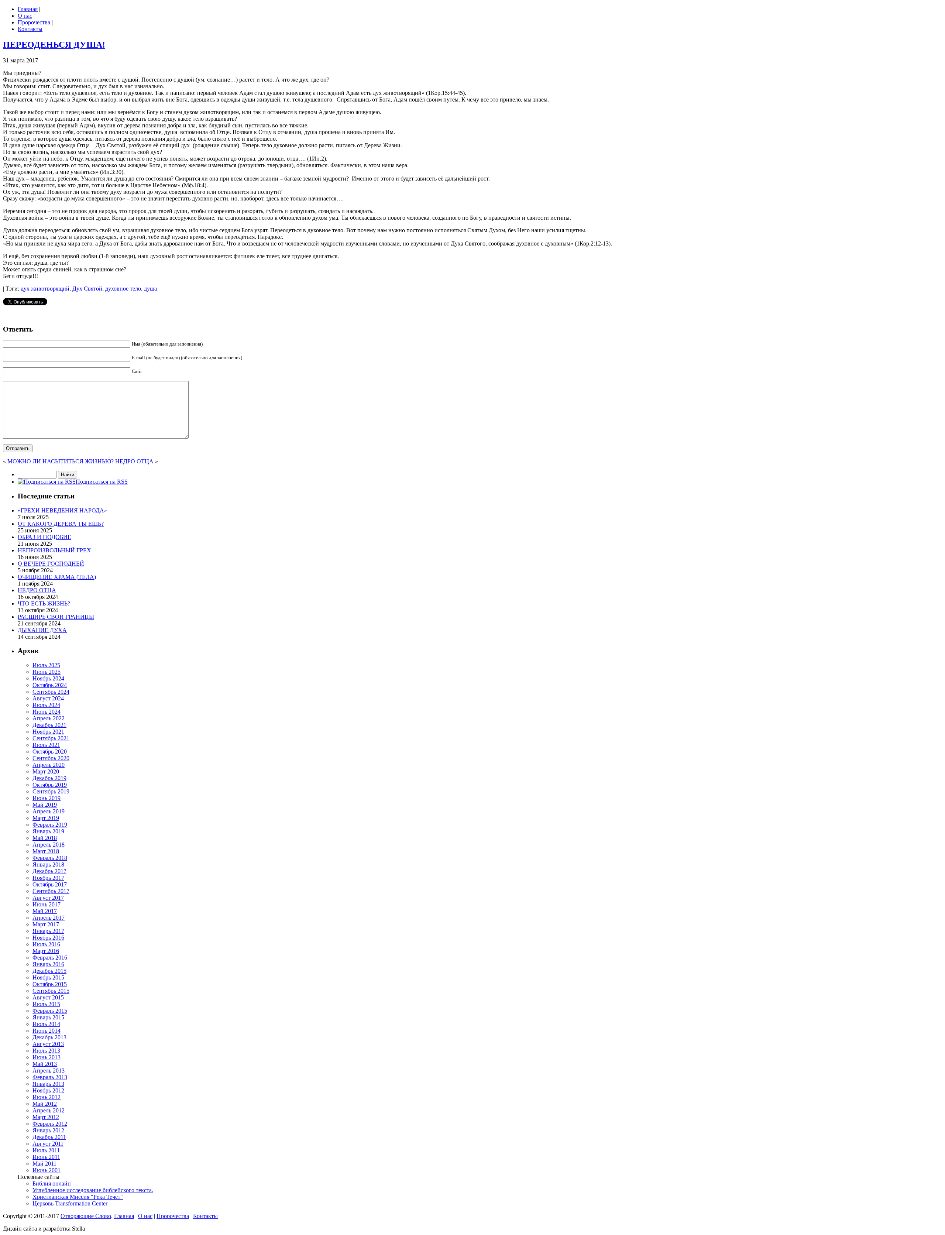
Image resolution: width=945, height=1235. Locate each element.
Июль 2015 (46, 1004)
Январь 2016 (48, 964)
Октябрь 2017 (49, 884)
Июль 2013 (46, 1050)
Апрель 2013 (48, 1070)
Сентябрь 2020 (50, 758)
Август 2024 (48, 698)
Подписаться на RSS (102, 481)
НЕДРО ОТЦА (134, 461)
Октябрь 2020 (49, 751)
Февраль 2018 (49, 858)
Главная (28, 9)
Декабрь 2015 (49, 971)
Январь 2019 (48, 831)
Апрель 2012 (48, 1110)
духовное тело (123, 288)
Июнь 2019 (46, 798)
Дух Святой (87, 288)
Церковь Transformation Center (69, 1203)
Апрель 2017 (48, 918)
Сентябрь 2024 (50, 692)
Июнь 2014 (46, 1031)
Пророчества (34, 22)
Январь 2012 (48, 1130)
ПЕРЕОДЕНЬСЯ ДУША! (54, 44)
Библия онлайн (51, 1183)
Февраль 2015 (49, 1011)
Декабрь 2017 (49, 871)
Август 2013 (48, 1044)
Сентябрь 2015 (50, 991)
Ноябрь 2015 (48, 977)
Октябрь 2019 (49, 785)
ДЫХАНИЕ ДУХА (42, 630)
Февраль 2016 (49, 957)
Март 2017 (45, 924)
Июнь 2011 (46, 1157)
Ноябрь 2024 (48, 678)
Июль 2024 (46, 705)
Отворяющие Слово (86, 1216)
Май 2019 (44, 805)
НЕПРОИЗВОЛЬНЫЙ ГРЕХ (54, 550)
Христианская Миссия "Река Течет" (77, 1197)
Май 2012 (44, 1104)
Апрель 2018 (48, 844)
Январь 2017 (48, 931)
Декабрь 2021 (49, 725)
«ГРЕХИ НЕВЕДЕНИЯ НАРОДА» (62, 510)
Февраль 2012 (49, 1124)
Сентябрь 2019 (50, 791)
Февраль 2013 (49, 1077)
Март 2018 (45, 851)
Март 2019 (45, 818)
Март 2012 (45, 1117)
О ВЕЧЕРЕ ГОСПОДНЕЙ (51, 563)
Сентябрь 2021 (50, 738)
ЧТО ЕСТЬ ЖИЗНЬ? (44, 603)
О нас (25, 16)
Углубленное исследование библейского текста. (92, 1190)
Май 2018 (44, 838)
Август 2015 (48, 997)
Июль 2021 (46, 745)
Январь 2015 (48, 1017)
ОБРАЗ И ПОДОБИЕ (44, 537)
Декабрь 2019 (49, 778)
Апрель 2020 (48, 765)
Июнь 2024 (46, 712)
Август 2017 (48, 898)
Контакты (30, 29)
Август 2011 (47, 1143)
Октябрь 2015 (49, 984)
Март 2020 (45, 771)
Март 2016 (45, 951)
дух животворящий (45, 288)
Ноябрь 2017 (48, 878)
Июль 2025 (46, 665)
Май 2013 (44, 1064)
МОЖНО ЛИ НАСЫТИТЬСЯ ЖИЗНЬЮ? (60, 461)
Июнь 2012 (46, 1097)
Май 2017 (44, 911)
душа (150, 288)
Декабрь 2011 (49, 1137)
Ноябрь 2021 (48, 731)
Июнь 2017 (46, 904)
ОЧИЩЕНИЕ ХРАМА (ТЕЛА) (57, 577)
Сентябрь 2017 (50, 891)
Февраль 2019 (49, 824)
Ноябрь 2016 (48, 937)
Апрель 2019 (48, 811)
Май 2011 (44, 1163)
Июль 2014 (46, 1024)
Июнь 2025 (46, 672)
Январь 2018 (48, 864)
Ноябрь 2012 (48, 1090)
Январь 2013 (48, 1084)
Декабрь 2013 (49, 1037)
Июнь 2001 (46, 1170)
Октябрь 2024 (49, 685)
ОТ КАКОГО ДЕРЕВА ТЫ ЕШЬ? (61, 524)
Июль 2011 (46, 1150)
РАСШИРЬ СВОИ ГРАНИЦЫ (56, 617)
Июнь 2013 (46, 1057)
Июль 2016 (46, 944)
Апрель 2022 (48, 718)
